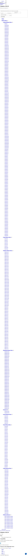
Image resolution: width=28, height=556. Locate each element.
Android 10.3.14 (7, 98)
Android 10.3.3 (6, 111)
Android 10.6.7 (6, 36)
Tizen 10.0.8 (6, 465)
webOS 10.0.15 (6, 510)
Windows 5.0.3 (6, 338)
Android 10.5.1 (6, 74)
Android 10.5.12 (7, 58)
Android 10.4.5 (6, 87)
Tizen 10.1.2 (6, 456)
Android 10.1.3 (6, 130)
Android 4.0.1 (6, 234)
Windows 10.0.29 (7, 282)
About (2, 551)
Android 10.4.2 (6, 91)
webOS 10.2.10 (6, 494)
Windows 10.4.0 (7, 256)
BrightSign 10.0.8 (7, 402)
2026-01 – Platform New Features (9, 523)
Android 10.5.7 (6, 65)
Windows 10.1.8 (7, 273)
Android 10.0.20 (7, 143)
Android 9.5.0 (6, 170)
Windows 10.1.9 (7, 272)
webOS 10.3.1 (6, 485)
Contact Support (3, 16)
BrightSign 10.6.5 (7, 357)
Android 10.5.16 (7, 52)
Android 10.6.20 (7, 25)
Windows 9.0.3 (6, 321)
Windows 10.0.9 (7, 299)
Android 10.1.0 (6, 134)
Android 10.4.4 (6, 88)
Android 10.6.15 (7, 29)
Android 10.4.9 (6, 81)
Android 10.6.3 (6, 39)
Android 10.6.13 (7, 32)
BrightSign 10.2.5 (7, 379)
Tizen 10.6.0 (6, 429)
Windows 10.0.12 (7, 296)
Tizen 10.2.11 (6, 440)
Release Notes (4, 20)
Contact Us (2, 1)
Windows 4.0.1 (6, 341)
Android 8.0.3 (6, 196)
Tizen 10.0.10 (6, 462)
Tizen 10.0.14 (6, 459)
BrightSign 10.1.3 (7, 389)
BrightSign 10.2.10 (7, 376)
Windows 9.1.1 (6, 318)
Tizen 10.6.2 (6, 427)
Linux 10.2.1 (6, 240)
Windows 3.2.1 (6, 347)
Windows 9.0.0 (6, 325)
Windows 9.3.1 (6, 309)
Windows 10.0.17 (7, 289)
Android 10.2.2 (6, 117)
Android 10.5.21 (7, 45)
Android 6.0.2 (6, 205)
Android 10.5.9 (6, 62)
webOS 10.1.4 (6, 504)
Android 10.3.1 (6, 114)
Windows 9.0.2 (6, 322)
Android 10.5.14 (7, 55)
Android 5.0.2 (6, 221)
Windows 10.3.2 (7, 259)
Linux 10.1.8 (6, 244)
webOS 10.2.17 (6, 488)
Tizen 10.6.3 (6, 466)
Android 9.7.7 (6, 156)
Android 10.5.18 (7, 49)
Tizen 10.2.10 (6, 442)
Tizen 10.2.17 (6, 433)
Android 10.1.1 (6, 133)
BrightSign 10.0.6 (7, 405)
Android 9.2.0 (6, 176)
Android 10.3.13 (7, 100)
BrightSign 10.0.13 (7, 396)
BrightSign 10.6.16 (7, 353)
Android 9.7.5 (6, 159)
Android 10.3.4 (6, 110)
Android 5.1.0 (6, 219)
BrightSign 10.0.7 (7, 403)
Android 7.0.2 (6, 202)
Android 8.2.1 (6, 186)
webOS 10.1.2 (6, 507)
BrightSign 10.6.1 (7, 363)
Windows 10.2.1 (7, 269)
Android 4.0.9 (6, 222)
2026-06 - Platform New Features (9, 516)
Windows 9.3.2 (6, 308)
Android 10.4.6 (6, 85)
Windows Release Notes (7, 250)
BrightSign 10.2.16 (7, 370)
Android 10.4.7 (6, 84)
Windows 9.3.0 (6, 311)
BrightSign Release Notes (8, 350)
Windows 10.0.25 (7, 286)
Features (3, 549)
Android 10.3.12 (7, 101)
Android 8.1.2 (6, 192)
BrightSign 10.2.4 (7, 380)
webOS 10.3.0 (6, 487)
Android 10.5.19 (7, 48)
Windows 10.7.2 (7, 253)
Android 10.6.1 (6, 42)
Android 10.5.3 (6, 71)
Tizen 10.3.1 (6, 430)
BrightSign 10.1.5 (7, 386)
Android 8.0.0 (6, 199)
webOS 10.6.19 (6, 472)
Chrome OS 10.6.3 (7, 411)
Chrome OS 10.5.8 (7, 412)
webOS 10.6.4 (6, 478)
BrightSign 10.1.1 (7, 392)
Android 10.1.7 (6, 124)
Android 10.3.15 (7, 97)
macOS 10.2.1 (6, 417)
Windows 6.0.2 (6, 335)
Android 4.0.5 (6, 228)
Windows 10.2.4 (7, 266)
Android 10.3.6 (6, 107)
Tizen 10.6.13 (6, 426)
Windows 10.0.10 (7, 298)
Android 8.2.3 (6, 185)
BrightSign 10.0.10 (7, 399)
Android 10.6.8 (6, 35)
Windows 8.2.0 (6, 328)
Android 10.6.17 (7, 26)
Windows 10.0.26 (7, 285)
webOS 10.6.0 (6, 484)
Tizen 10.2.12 (6, 439)
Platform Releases (6, 514)
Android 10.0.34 (7, 136)
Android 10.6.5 (6, 38)
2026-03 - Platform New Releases (9, 520)
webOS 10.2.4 (6, 498)
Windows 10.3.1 (7, 260)
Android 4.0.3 (6, 231)
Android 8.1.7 (6, 189)
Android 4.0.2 (6, 232)
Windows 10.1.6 (7, 276)
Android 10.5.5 (6, 68)
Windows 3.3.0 (6, 345)
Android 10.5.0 (6, 75)
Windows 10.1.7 (7, 275)
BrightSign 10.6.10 (7, 356)
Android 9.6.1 (6, 166)
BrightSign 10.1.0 (7, 393)
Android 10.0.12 (7, 146)
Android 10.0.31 (7, 140)
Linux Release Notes (7, 237)
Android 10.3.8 (6, 104)
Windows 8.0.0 (6, 331)
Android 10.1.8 (6, 123)
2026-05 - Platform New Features (9, 517)
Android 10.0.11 (7, 147)
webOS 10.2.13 (6, 491)
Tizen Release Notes (7, 424)
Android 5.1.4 (6, 218)
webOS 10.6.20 (6, 471)
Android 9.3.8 (6, 172)
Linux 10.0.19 (6, 247)
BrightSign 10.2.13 (7, 373)
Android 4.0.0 (6, 235)
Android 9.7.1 (6, 163)
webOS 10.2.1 (6, 501)
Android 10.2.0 (6, 120)
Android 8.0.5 (6, 195)
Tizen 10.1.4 (6, 453)
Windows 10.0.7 (7, 302)
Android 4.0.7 (6, 225)
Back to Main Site (4, 529)
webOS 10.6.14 (6, 475)
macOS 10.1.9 (6, 420)
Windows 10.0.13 (7, 295)
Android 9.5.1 (6, 169)
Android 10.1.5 (6, 127)
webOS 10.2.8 (6, 497)
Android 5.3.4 (6, 212)
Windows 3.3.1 (6, 344)
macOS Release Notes (7, 414)
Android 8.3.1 (6, 182)
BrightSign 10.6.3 (7, 360)
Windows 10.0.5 (7, 305)
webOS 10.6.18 (6, 474)
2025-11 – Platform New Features (9, 526)
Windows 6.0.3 (6, 334)
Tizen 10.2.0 (6, 452)
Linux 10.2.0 (6, 241)
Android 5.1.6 (6, 215)
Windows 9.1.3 (6, 315)
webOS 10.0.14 (6, 511)
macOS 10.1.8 (6, 421)
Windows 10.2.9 (7, 262)
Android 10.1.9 (6, 121)
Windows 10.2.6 (7, 263)
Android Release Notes (7, 22)
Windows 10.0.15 (7, 292)
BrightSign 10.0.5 (7, 406)
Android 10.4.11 (7, 78)
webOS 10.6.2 (6, 481)
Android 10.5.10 (7, 61)
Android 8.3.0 (6, 183)
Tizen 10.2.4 (6, 449)
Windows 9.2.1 (6, 312)
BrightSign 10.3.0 (7, 367)
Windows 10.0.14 (8, 530)
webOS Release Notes (7, 468)
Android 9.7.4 (6, 160)
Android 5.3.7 (6, 209)
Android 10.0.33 (7, 137)
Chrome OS (5, 409)
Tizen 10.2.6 (6, 446)
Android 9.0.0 (6, 179)
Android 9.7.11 (6, 153)
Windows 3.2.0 (6, 348)
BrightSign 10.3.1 (7, 366)
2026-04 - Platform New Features (9, 519)
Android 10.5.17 (7, 51)
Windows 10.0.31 (7, 279)
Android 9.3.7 (6, 173)
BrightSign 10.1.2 (7, 390)
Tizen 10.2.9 (6, 443)
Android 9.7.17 (6, 150)
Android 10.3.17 (7, 94)
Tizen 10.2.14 (6, 436)
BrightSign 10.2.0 (7, 383)
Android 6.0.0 (6, 208)
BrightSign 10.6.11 (7, 354)
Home (3, 18)
